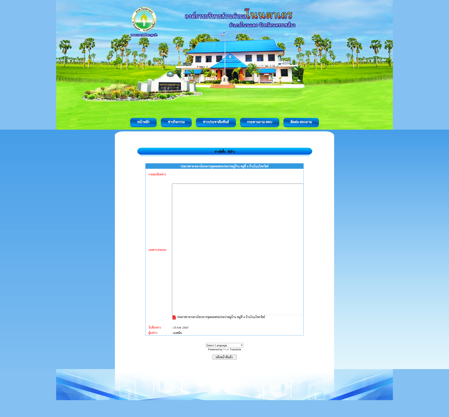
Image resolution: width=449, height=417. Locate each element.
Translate (235, 349)
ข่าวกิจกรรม (176, 121)
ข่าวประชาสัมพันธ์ (216, 121)
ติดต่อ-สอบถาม (301, 121)
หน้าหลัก (143, 121)
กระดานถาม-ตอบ (259, 121)
